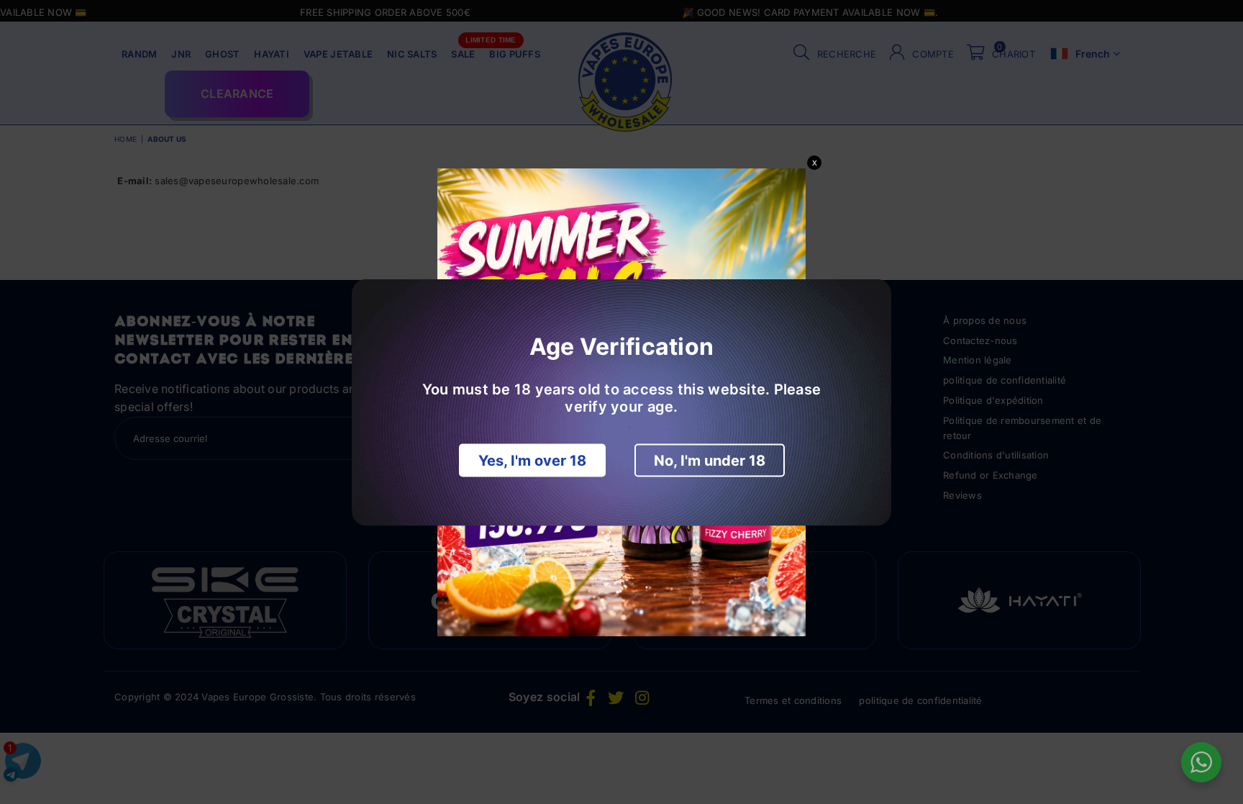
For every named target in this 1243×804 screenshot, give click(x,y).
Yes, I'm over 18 (532, 460)
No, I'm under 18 (709, 460)
